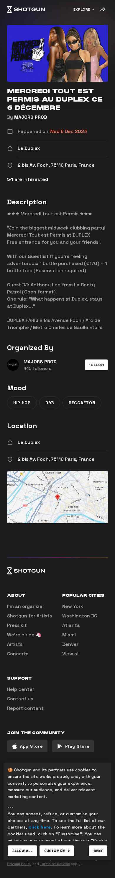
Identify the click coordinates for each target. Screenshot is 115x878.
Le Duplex (29, 442)
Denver (70, 644)
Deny (98, 850)
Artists (14, 644)
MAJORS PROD (30, 117)
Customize (54, 850)
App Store (31, 746)
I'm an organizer (25, 606)
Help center (20, 689)
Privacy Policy (19, 863)
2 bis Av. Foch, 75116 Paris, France (56, 459)
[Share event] (102, 9)
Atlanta (71, 625)
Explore (81, 9)
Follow (96, 364)
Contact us (20, 699)
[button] (96, 364)
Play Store (77, 746)
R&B (49, 402)
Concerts (17, 654)
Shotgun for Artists (29, 616)
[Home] (26, 9)
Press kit (17, 625)
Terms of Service (55, 863)
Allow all (22, 850)
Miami (69, 635)
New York (72, 606)
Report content (25, 708)
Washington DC (79, 616)
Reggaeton (82, 402)
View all (71, 654)
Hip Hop (22, 402)
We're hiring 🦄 (24, 635)
